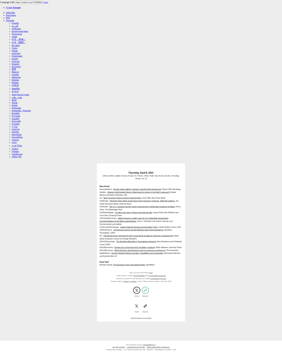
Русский (16, 116)
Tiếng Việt (16, 156)
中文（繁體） (19, 42)
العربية (15, 26)
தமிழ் (14, 142)
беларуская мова (20, 31)
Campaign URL (7, 2)
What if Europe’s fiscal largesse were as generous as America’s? (140, 250)
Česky (15, 48)
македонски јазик (20, 94)
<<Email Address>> (149, 345)
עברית (14, 126)
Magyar (15, 72)
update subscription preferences (158, 347)
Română (16, 113)
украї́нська (17, 154)
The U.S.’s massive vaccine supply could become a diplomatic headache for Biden (142, 207)
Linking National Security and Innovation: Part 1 (139, 227)
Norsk (14, 102)
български (17, 34)
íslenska (15, 80)
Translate (10, 20)
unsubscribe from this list (136, 347)
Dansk (15, 50)
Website (145, 296)
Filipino (15, 151)
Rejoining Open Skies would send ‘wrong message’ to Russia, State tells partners (142, 201)
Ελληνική (16, 66)
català (14, 36)
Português (16, 108)
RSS (8, 18)
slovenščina (17, 137)
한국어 (15, 91)
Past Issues (11, 15)
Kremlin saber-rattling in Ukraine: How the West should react (137, 189)
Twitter (13, 7)
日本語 (15, 85)
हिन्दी (14, 69)
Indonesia (16, 77)
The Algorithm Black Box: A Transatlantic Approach (136, 242)
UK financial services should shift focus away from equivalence (138, 230)
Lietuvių (16, 129)
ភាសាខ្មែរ (16, 88)
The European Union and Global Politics (129, 265)
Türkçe (15, 149)
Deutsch (15, 64)
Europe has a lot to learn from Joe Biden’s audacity (134, 247)
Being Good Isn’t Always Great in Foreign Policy (122, 198)
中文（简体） (19, 39)
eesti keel (16, 53)
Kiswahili (16, 121)
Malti (14, 100)
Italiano (15, 82)
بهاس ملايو (17, 97)
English (15, 23)
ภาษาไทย (17, 145)
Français (16, 61)
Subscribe (10, 12)
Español (15, 118)
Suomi (15, 58)
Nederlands (17, 56)
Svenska (16, 124)
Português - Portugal (21, 110)
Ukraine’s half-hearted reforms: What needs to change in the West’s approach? (138, 192)
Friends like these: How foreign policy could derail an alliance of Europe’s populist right (138, 236)
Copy (45, 2)
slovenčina (17, 134)
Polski (14, 105)
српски (15, 140)
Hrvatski (16, 45)
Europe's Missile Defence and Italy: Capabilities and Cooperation (137, 253)
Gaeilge (15, 74)
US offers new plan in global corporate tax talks (133, 213)
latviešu (15, 132)
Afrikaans (16, 28)
